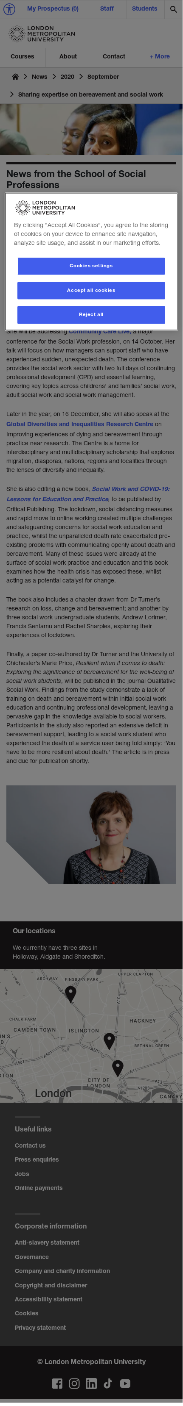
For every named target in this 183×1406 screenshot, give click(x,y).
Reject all (91, 315)
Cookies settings (91, 265)
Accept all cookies (91, 290)
